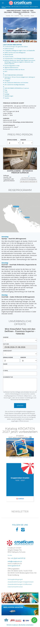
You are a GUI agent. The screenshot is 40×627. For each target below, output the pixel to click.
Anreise (10, 555)
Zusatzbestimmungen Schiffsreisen (20, 584)
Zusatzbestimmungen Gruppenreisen (21, 582)
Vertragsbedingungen (15, 579)
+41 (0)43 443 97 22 (18, 558)
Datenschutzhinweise (15, 587)
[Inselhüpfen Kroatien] (20, 610)
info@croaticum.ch (15, 561)
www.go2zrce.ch (14, 566)
